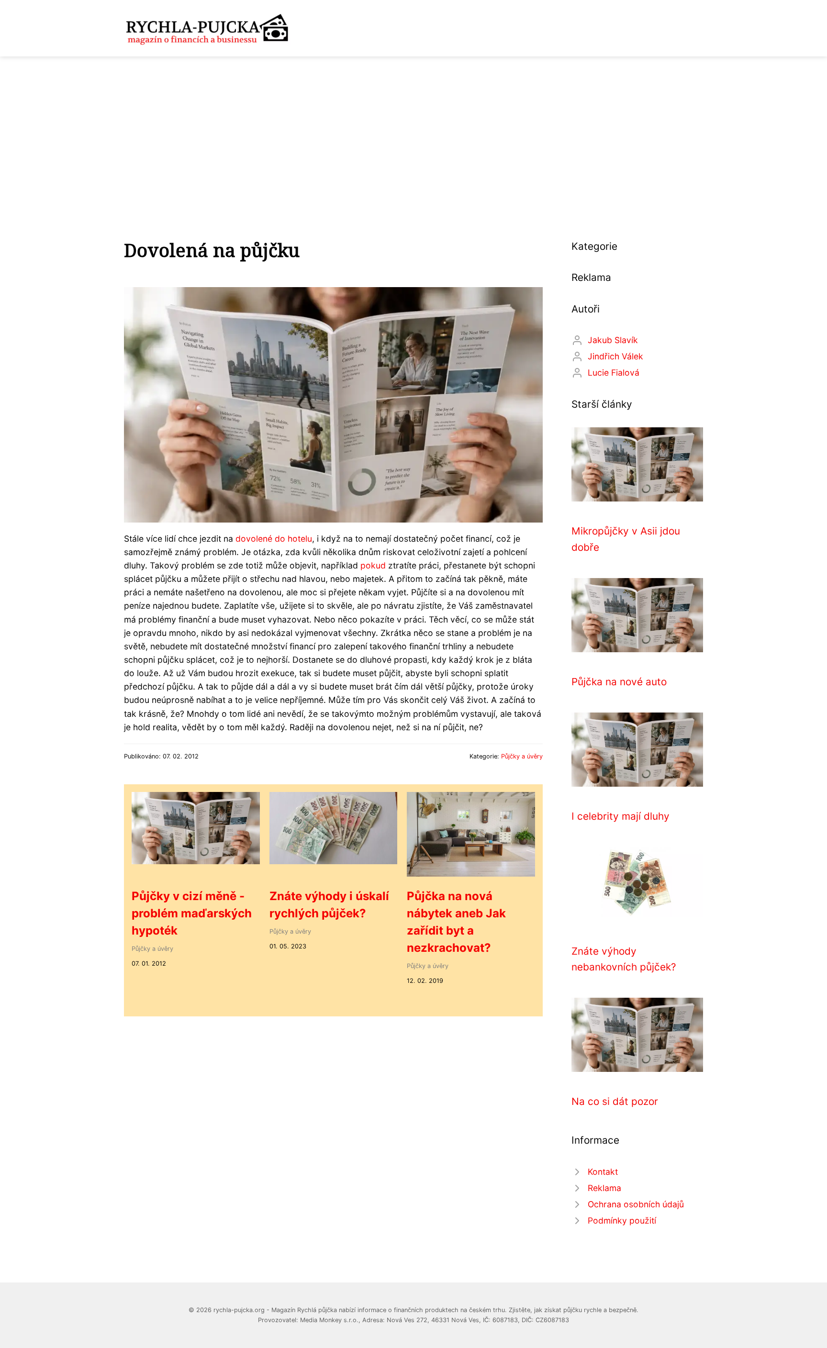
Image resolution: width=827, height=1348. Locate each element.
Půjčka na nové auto (619, 682)
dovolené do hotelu (273, 539)
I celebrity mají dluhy (620, 816)
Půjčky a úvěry (522, 756)
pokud (373, 565)
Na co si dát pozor (614, 1101)
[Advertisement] (413, 128)
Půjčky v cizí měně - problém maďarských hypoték (192, 913)
